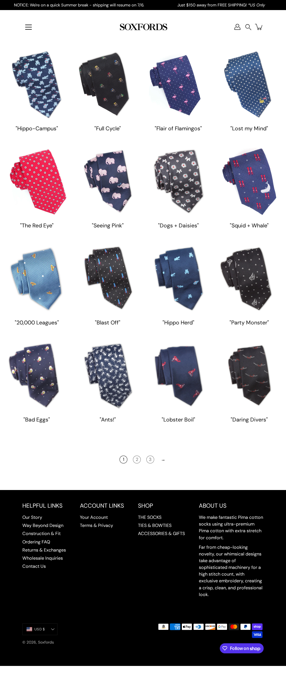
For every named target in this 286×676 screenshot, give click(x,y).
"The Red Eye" (37, 225)
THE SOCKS (149, 517)
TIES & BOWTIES (154, 525)
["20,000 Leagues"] (37, 279)
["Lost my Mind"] (249, 85)
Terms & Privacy (96, 525)
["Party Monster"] (249, 279)
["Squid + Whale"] (249, 182)
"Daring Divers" (249, 419)
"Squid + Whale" (249, 225)
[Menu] (28, 27)
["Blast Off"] (108, 279)
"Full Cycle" (107, 128)
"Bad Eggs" (36, 419)
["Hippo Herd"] (178, 279)
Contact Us (34, 566)
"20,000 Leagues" (37, 322)
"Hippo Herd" (178, 322)
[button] (248, 27)
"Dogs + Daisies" (178, 225)
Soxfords (46, 642)
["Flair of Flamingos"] (178, 85)
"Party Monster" (249, 322)
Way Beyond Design (42, 525)
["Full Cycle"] (108, 85)
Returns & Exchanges (44, 550)
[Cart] (259, 26)
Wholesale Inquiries (42, 558)
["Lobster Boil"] (178, 376)
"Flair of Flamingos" (178, 128)
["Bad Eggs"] (37, 376)
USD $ (39, 629)
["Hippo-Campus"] (37, 85)
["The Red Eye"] (37, 182)
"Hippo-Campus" (37, 128)
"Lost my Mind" (249, 128)
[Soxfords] (143, 27)
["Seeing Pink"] (108, 182)
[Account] (237, 26)
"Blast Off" (107, 322)
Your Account (94, 517)
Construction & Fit (41, 533)
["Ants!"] (108, 376)
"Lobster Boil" (178, 419)
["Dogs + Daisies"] (178, 182)
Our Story (32, 517)
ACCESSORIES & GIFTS (161, 533)
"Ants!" (107, 419)
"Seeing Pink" (107, 225)
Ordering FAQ (36, 542)
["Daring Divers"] (249, 376)
